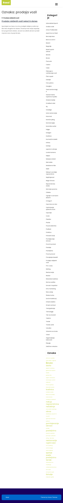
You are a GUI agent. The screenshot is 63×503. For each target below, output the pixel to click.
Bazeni (48, 43)
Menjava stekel (51, 159)
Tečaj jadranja (50, 308)
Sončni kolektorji (51, 299)
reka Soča (52, 438)
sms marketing (49, 445)
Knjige (48, 129)
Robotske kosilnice (52, 279)
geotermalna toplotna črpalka (50, 371)
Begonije (48, 46)
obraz (48, 411)
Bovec (48, 58)
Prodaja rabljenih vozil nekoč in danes (19, 21)
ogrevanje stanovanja (50, 418)
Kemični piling (50, 120)
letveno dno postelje (50, 394)
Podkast (48, 229)
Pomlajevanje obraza (50, 240)
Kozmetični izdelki (51, 139)
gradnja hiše (48, 375)
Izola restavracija (51, 113)
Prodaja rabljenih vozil (11, 18)
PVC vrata (49, 266)
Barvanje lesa (50, 36)
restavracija (51, 440)
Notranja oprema (51, 189)
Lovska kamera (51, 152)
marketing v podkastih (51, 399)
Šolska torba (50, 295)
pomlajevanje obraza (52, 424)
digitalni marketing (50, 368)
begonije (54, 360)
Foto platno (49, 83)
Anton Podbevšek (51, 30)
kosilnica (50, 389)
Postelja (48, 247)
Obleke (48, 192)
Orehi (47, 216)
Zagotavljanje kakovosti (50, 339)
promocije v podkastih (51, 435)
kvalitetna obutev (49, 392)
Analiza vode (50, 27)
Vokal (48, 335)
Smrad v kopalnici (51, 285)
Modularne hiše (51, 165)
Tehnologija (49, 312)
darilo (48, 365)
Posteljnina (49, 251)
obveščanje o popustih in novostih (51, 415)
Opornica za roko (51, 204)
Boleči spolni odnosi (50, 50)
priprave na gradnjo (50, 433)
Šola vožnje (49, 292)
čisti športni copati (50, 472)
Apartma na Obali (52, 33)
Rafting (48, 269)
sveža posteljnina (51, 456)
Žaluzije (48, 343)
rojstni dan (51, 443)
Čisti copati (49, 76)
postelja (47, 428)
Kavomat (49, 116)
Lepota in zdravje (51, 149)
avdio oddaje (49, 360)
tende (48, 460)
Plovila (48, 222)
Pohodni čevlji (50, 236)
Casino (48, 65)
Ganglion (49, 86)
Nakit (47, 169)
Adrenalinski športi (52, 23)
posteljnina (51, 431)
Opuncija (49, 213)
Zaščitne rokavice (51, 346)
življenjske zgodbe (50, 477)
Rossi (6, 2)
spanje (49, 453)
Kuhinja (48, 146)
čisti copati (48, 469)
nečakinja (50, 406)
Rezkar (48, 276)
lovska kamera (49, 397)
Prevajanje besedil (52, 257)
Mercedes (49, 162)
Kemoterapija (50, 123)
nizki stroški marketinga (51, 409)
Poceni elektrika (51, 226)
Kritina (48, 143)
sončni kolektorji (49, 450)
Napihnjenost (50, 177)
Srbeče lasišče (50, 302)
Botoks (48, 55)
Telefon (48, 318)
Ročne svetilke (50, 282)
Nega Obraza (50, 181)
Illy (47, 106)
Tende (48, 321)
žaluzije (49, 474)
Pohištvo (48, 232)
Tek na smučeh (51, 315)
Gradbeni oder (50, 103)
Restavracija (50, 272)
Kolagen (48, 133)
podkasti (48, 421)
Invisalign (49, 110)
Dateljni (48, 80)
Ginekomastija (50, 100)
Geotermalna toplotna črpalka (51, 96)
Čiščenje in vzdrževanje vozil (51, 72)
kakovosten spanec (50, 387)
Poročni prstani (51, 244)
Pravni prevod (50, 254)
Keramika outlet (51, 126)
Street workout (51, 305)
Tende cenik (50, 325)
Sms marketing (51, 289)
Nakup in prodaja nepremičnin (51, 173)
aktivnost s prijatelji (50, 358)
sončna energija (49, 448)
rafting (47, 438)
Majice (48, 156)
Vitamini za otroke (52, 331)
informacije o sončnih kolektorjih (50, 381)
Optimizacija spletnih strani (50, 208)
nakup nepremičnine (52, 403)
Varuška (48, 328)
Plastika (48, 219)
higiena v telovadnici (50, 377)
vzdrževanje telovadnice (51, 467)
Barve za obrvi (50, 40)
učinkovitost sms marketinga (49, 463)
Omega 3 (49, 201)
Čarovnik (49, 61)
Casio (47, 68)
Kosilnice (49, 136)
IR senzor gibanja (49, 384)
